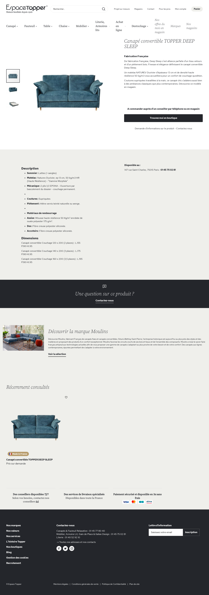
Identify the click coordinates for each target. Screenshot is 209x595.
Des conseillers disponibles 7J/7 (31, 494)
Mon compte (180, 9)
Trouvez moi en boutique (163, 117)
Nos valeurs (12, 530)
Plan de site (134, 584)
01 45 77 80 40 (97, 530)
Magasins (138, 9)
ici (37, 501)
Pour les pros (164, 9)
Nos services (13, 536)
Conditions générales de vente (85, 584)
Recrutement (13, 563)
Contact (150, 9)
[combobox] (79, 9)
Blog (9, 552)
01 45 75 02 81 (168, 169)
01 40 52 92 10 (72, 537)
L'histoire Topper (15, 541)
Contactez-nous (105, 300)
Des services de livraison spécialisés (84, 494)
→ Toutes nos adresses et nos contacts (76, 542)
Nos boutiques (14, 546)
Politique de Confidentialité (114, 584)
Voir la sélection (57, 354)
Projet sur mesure (122, 9)
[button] (13, 89)
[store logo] (27, 9)
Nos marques (13, 525)
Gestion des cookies (17, 557)
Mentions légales (60, 584)
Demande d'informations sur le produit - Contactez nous (163, 128)
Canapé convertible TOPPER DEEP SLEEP (29, 459)
